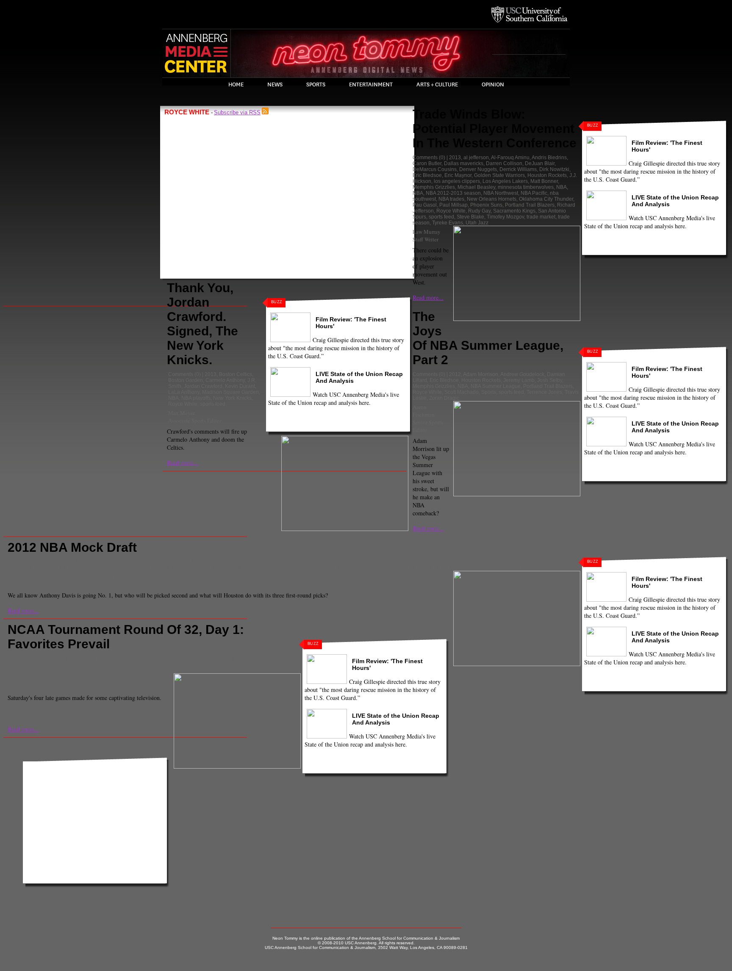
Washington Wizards (483, 568)
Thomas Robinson (408, 568)
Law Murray (427, 231)
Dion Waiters (401, 562)
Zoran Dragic (444, 398)
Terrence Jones (544, 392)
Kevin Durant (240, 386)
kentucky (40, 664)
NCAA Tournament (113, 664)
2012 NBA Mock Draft (72, 547)
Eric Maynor (457, 175)
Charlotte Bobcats (277, 562)
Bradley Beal (240, 562)
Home (236, 84)
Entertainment (371, 84)
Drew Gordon (256, 658)
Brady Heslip (153, 658)
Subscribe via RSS (237, 112)
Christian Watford (190, 658)
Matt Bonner (544, 181)
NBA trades (451, 199)
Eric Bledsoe (427, 175)
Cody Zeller (226, 658)
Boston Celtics (235, 374)
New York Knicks (232, 398)
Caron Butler (427, 163)
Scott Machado (461, 392)
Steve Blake (470, 217)
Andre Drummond (130, 562)
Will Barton (522, 568)
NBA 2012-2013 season (453, 193)
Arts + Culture (437, 84)
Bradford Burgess (115, 658)
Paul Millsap (453, 205)
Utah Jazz (477, 223)
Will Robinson (176, 577)
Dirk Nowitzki (554, 169)
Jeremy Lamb (519, 380)
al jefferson (476, 157)
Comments (180, 374)
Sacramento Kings (514, 211)
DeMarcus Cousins (435, 169)
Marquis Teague (70, 664)
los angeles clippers (457, 181)
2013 (210, 374)
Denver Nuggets (478, 169)
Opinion (493, 84)
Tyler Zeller (444, 568)
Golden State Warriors (499, 175)
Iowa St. (18, 664)
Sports (315, 84)
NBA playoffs (196, 398)
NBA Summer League (496, 386)
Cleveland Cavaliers (324, 562)
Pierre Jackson (154, 664)
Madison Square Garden (230, 392)
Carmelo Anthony (225, 380)
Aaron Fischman (424, 410)
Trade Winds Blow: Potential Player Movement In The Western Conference (495, 128)
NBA (173, 398)
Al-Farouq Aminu (510, 157)
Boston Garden (185, 380)
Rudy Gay (479, 211)
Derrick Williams (518, 169)
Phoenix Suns (486, 205)
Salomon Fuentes (108, 577)
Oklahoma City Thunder (546, 199)
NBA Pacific (534, 193)
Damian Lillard (367, 562)
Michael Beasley (476, 187)
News (275, 84)
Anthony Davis (170, 562)
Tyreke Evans (447, 223)
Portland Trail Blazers (530, 205)
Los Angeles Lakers (505, 181)
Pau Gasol (425, 205)
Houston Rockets (547, 175)
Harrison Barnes (491, 562)
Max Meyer (181, 413)
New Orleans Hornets (491, 199)
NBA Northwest (500, 193)
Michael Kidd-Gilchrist (124, 568)
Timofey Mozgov (505, 217)
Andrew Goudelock (522, 374)
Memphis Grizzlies (434, 187)
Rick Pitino (186, 664)
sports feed (212, 404)
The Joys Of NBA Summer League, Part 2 (488, 338)
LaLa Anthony (184, 392)
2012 (455, 374)
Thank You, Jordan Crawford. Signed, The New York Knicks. (202, 324)
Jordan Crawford (203, 386)
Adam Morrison (480, 374)
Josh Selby (549, 380)
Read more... (182, 463)
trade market (541, 217)
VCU (27, 670)
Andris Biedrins (549, 157)
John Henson (81, 568)
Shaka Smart (248, 664)
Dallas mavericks (463, 163)
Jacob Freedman (67, 577)
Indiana (283, 658)
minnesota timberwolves (526, 187)
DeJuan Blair (540, 163)
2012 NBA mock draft (84, 562)
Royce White (182, 404)
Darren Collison (504, 163)
